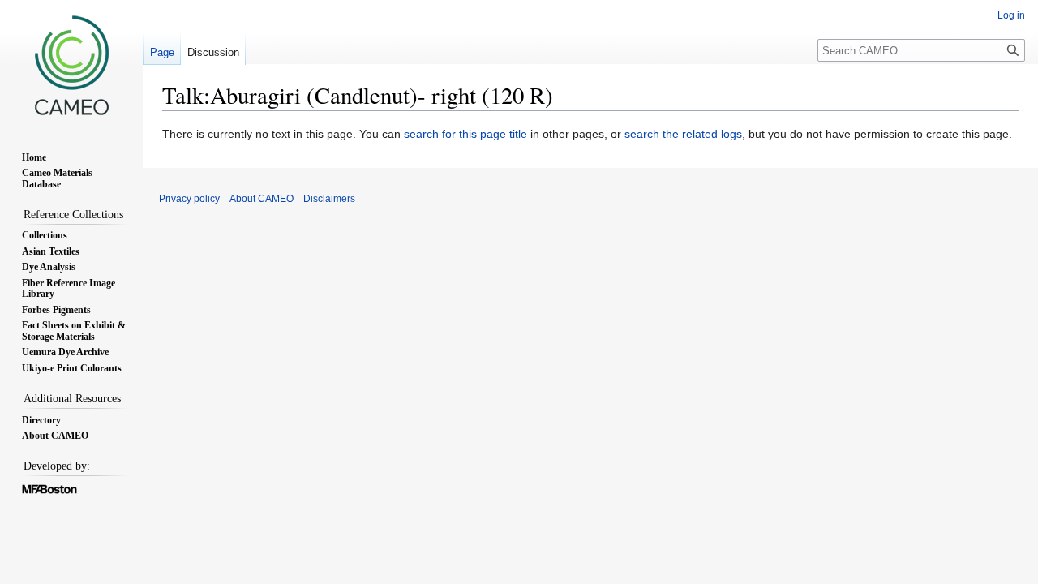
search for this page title (465, 133)
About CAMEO (261, 198)
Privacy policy (189, 198)
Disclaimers (329, 198)
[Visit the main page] (71, 65)
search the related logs (683, 133)
